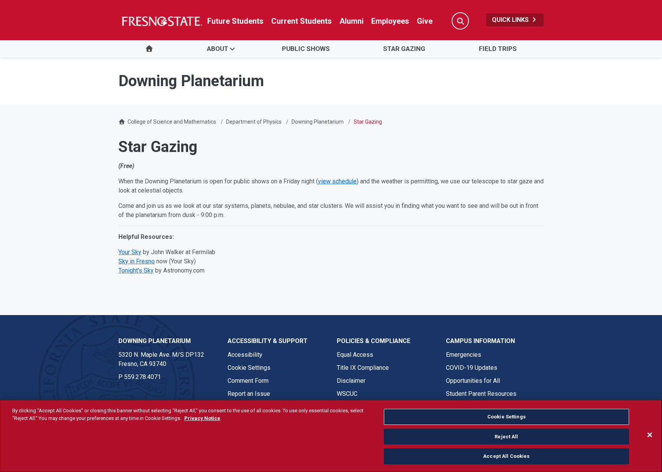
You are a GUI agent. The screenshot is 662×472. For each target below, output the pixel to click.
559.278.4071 (142, 377)
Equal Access (355, 354)
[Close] (649, 434)
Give (425, 21)
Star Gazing (404, 48)
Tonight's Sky (136, 270)
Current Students (301, 21)
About (217, 48)
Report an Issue (249, 393)
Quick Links (511, 19)
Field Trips (498, 48)
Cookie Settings (249, 367)
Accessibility (245, 354)
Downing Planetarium (318, 122)
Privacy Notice (202, 418)
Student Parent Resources (481, 393)
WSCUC (347, 393)
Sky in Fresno (136, 261)
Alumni (351, 21)
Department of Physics (254, 122)
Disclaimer (351, 380)
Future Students (235, 21)
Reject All (506, 436)
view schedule (337, 181)
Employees (390, 21)
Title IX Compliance (363, 367)
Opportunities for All (473, 380)
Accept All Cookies (506, 456)
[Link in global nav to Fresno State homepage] (161, 21)
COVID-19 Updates (471, 367)
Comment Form (248, 380)
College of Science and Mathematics (172, 122)
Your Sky (129, 252)
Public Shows (306, 48)
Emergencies (463, 354)
